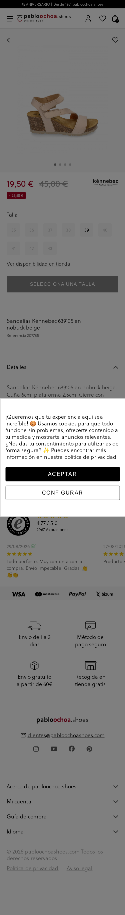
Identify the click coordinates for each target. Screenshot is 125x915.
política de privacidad (90, 456)
